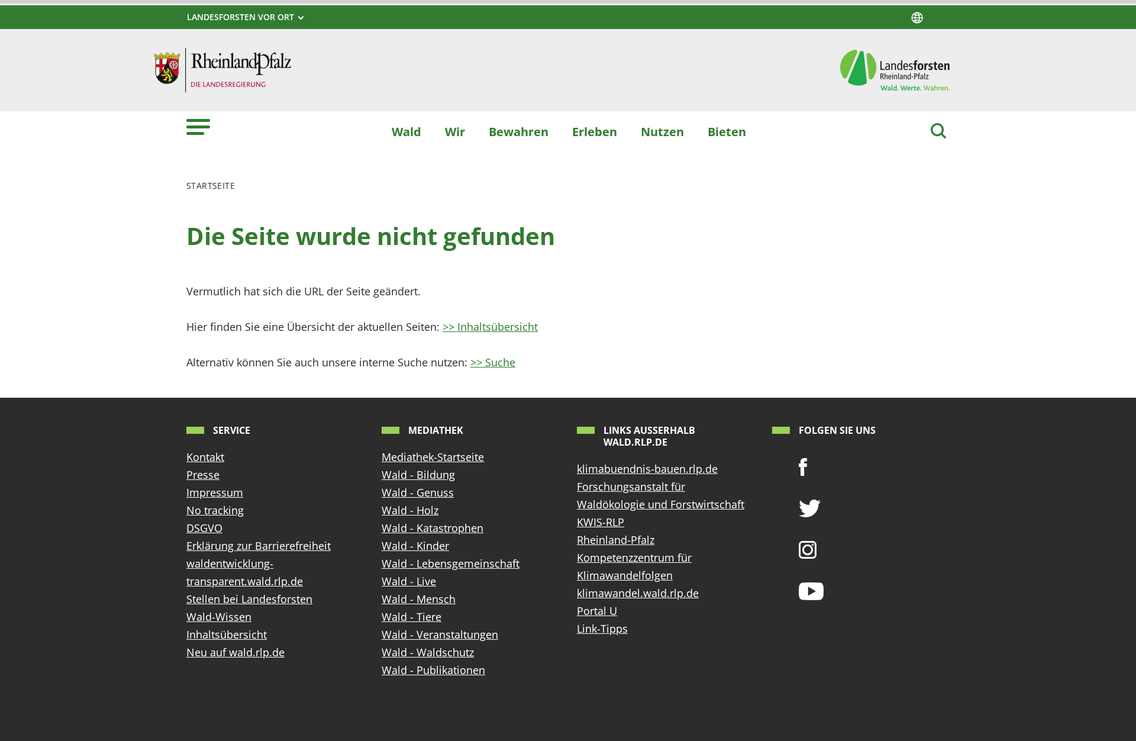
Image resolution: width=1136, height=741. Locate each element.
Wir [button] (455, 131)
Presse (203, 475)
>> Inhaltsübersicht (490, 327)
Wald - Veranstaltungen (440, 634)
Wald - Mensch (419, 599)
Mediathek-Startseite (433, 457)
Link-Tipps (602, 628)
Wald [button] (406, 131)
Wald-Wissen (218, 617)
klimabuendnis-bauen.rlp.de (647, 469)
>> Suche (492, 362)
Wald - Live (409, 581)
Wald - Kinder (415, 546)
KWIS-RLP (600, 522)
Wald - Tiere (411, 617)
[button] (198, 126)
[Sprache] (917, 18)
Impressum (214, 492)
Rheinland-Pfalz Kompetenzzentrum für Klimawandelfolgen (634, 557)
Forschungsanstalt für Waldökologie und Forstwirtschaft (660, 495)
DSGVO (204, 528)
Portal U (597, 611)
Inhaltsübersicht (226, 634)
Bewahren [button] (518, 131)
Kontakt (205, 457)
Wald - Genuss (418, 492)
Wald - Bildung (418, 475)
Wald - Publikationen (433, 670)
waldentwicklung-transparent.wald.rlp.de (244, 572)
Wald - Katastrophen (432, 528)
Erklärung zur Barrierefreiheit (258, 546)
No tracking (215, 510)
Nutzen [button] (662, 131)
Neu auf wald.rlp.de (235, 652)
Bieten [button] (727, 131)
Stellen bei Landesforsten (249, 599)
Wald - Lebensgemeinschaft (450, 563)
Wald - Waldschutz (428, 652)
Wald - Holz (410, 510)
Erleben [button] (594, 131)
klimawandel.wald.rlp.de (638, 593)
